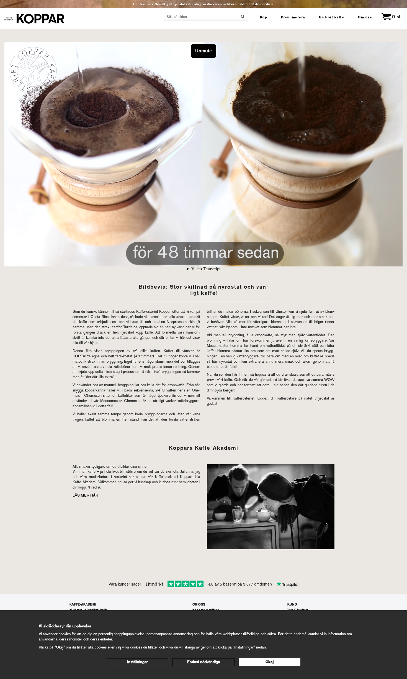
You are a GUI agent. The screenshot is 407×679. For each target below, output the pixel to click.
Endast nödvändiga (203, 662)
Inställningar (137, 662)
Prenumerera (293, 17)
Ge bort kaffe (331, 17)
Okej (270, 662)
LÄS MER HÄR (85, 495)
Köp (263, 17)
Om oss (365, 17)
